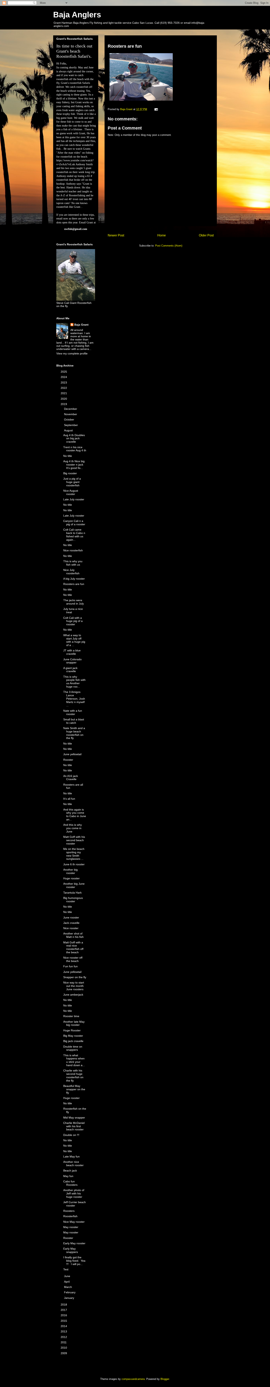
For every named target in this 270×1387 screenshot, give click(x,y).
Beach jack (70, 1170)
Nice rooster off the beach (72, 959)
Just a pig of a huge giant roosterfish (72, 482)
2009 (64, 1353)
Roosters (69, 1210)
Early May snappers (70, 1250)
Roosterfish (70, 1216)
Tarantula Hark (72, 892)
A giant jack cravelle (70, 669)
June (67, 1276)
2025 (64, 371)
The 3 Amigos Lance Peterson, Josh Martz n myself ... (74, 698)
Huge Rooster (72, 1030)
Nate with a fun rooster (72, 712)
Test (65, 1269)
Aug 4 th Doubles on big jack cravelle (74, 438)
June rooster (71, 917)
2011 (64, 1342)
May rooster (70, 1227)
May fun (68, 1176)
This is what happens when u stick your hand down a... (74, 1060)
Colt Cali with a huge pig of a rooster (73, 621)
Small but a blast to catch (73, 721)
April (67, 1281)
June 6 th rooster (74, 864)
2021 (64, 393)
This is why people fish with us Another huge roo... (74, 681)
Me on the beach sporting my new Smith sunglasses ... (73, 853)
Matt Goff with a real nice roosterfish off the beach (73, 947)
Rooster (68, 759)
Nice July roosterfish (71, 571)
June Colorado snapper (72, 661)
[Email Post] (156, 109)
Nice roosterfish (73, 550)
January (69, 1297)
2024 (64, 377)
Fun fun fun (70, 966)
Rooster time (71, 1016)
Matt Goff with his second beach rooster (74, 840)
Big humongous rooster (73, 899)
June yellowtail (72, 754)
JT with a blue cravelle (72, 652)
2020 (64, 398)
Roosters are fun (73, 584)
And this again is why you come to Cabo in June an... (74, 814)
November (71, 414)
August (69, 430)
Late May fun (71, 1156)
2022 (64, 387)
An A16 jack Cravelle (70, 777)
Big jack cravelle (73, 1041)
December (71, 408)
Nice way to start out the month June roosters (73, 986)
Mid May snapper (74, 1117)
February (70, 1292)
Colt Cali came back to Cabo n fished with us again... (74, 534)
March (68, 1287)
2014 (64, 1326)
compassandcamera (133, 1379)
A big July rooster (74, 578)
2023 (64, 382)
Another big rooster (70, 871)
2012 (64, 1337)
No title (67, 455)
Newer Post (116, 235)
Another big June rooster (74, 885)
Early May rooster (74, 1243)
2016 (64, 1315)
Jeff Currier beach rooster (74, 1204)
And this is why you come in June (72, 828)
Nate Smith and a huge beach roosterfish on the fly (74, 733)
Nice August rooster (70, 492)
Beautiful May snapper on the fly (74, 1089)
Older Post (206, 235)
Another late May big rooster (74, 1023)
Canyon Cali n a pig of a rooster (74, 522)
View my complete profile (72, 353)
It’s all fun (69, 798)
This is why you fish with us (72, 563)
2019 (64, 404)
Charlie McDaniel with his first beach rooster (74, 1126)
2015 (64, 1320)
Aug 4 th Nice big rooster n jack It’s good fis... (74, 465)
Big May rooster (73, 1035)
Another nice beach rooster (73, 1163)
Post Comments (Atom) (168, 245)
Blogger (164, 1379)
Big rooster (70, 473)
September (71, 425)
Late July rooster (73, 499)
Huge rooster (71, 878)
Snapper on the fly (74, 977)
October (69, 419)
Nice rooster (70, 928)
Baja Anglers (77, 14)
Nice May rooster (74, 1221)
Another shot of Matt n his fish (73, 935)
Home (161, 235)
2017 (64, 1309)
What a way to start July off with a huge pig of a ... (74, 640)
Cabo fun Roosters (70, 1183)
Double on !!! (71, 1135)
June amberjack (73, 994)
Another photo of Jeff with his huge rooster (73, 1193)
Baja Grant (81, 324)
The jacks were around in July (73, 602)
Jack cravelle (71, 922)
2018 (64, 1304)
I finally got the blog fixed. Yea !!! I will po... (74, 1261)
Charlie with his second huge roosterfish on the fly (73, 1075)
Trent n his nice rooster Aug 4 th (74, 449)
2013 (64, 1331)
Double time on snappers (72, 1048)
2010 (64, 1347)
